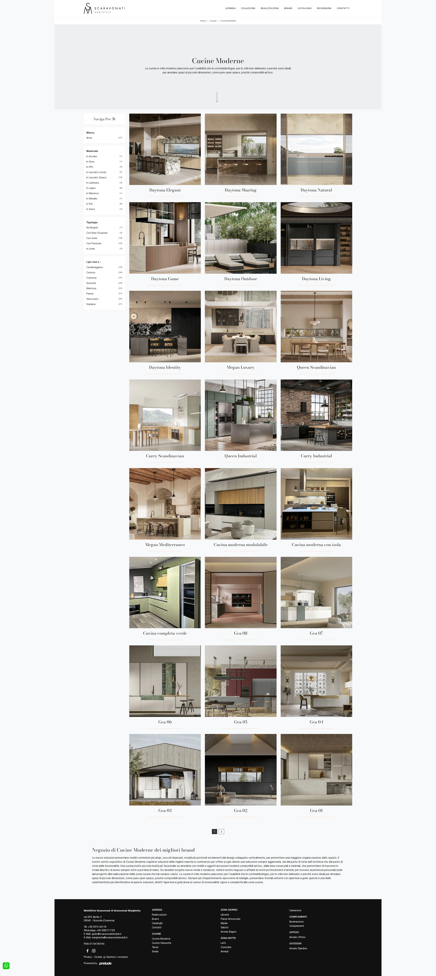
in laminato (92, 182)
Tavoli (155, 947)
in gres (90, 161)
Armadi (224, 951)
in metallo (91, 198)
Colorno (90, 272)
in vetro (90, 209)
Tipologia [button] (92, 222)
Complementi (296, 926)
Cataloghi (305, 8)
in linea (90, 248)
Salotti (224, 927)
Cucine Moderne (228, 21)
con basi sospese (96, 232)
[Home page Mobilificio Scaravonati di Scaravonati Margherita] (118, 8)
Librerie (225, 914)
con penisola (93, 243)
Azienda (230, 8)
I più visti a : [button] (93, 261)
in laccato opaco (96, 177)
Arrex (89, 137)
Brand (288, 8)
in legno (91, 188)
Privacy (88, 957)
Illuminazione (296, 921)
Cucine (213, 21)
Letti (223, 943)
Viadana (90, 304)
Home (203, 21)
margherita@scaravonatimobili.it (110, 937)
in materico (92, 193)
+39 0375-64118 (97, 926)
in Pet (89, 204)
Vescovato (92, 299)
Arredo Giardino (298, 948)
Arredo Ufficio (297, 937)
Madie (224, 923)
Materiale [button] (92, 150)
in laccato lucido (96, 172)
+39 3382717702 (105, 930)
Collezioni (248, 8)
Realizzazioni (270, 8)
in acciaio (91, 156)
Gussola (91, 283)
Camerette (295, 910)
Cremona (91, 277)
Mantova (91, 288)
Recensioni (324, 8)
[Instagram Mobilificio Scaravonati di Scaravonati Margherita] (92, 950)
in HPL (89, 167)
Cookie (98, 957)
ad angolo (92, 227)
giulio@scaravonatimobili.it (106, 934)
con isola (91, 238)
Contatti (343, 8)
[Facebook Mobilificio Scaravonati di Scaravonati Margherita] (87, 950)
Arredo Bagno (228, 931)
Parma (89, 293)
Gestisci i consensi (117, 957)
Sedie (155, 951)
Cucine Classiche (161, 943)
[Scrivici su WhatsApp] (6, 965)
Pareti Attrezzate (230, 919)
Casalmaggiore (94, 267)
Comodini (226, 947)
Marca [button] (90, 132)
